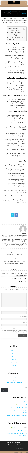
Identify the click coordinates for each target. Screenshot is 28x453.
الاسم (25, 309)
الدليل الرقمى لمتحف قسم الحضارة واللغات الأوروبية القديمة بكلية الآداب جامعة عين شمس (14, 381)
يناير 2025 (14, 359)
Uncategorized (14, 377)
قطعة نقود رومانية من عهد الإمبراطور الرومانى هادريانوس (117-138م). (14, 411)
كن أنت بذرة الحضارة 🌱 (21, 404)
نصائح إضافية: (11, 39)
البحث (25, 387)
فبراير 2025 (14, 356)
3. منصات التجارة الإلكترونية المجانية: (16, 34)
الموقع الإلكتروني (23, 322)
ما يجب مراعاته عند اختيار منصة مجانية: (16, 37)
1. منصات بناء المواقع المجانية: (14, 30)
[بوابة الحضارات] (14, 3)
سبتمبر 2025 (14, 350)
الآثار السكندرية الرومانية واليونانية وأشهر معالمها (16, 407)
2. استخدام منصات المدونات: (14, 32)
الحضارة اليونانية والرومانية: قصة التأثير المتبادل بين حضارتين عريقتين (16, 434)
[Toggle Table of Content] (23, 28)
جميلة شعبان (7, 11)
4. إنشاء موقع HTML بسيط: (14, 35)
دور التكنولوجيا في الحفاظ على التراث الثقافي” (17, 415)
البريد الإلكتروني (23, 316)
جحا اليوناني (24, 401)
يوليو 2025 (14, 353)
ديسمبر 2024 (14, 362)
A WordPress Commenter (21, 430)
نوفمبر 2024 (14, 365)
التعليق (25, 292)
